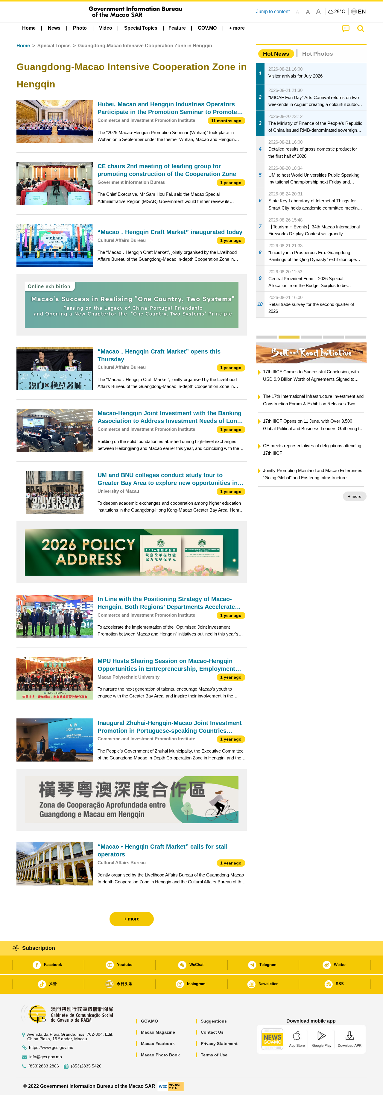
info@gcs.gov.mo (45, 1057)
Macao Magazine (158, 1032)
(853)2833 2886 (43, 1066)
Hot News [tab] (276, 54)
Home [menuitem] (29, 28)
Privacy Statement (219, 1043)
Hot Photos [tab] (317, 54)
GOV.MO (149, 1021)
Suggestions (214, 1021)
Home (23, 45)
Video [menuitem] (105, 28)
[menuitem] (54, 28)
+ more (354, 496)
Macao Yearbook (158, 1043)
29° (340, 11)
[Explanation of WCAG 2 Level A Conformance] (171, 1086)
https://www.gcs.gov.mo (51, 1047)
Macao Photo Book (160, 1054)
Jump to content (273, 11)
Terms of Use (214, 1054)
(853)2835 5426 (86, 1066)
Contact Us (212, 1032)
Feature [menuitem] (177, 28)
